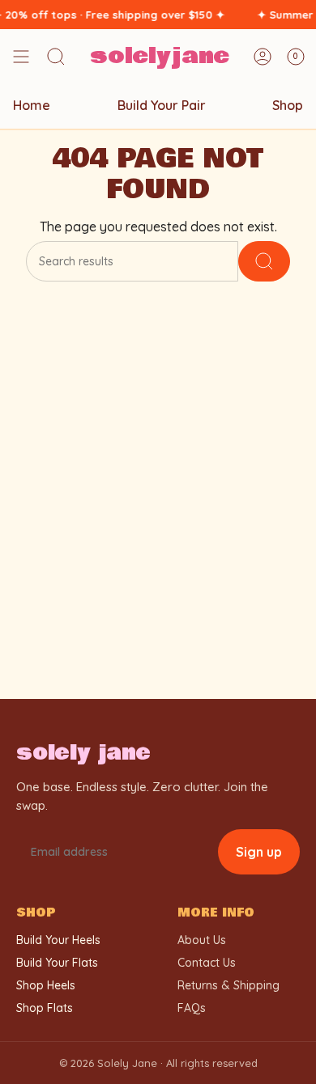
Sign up (259, 852)
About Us (201, 940)
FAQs (191, 1008)
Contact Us (206, 962)
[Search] (264, 261)
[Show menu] (21, 56)
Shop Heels (45, 985)
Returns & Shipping (228, 985)
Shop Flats (44, 1008)
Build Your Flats (57, 962)
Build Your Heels (58, 940)
